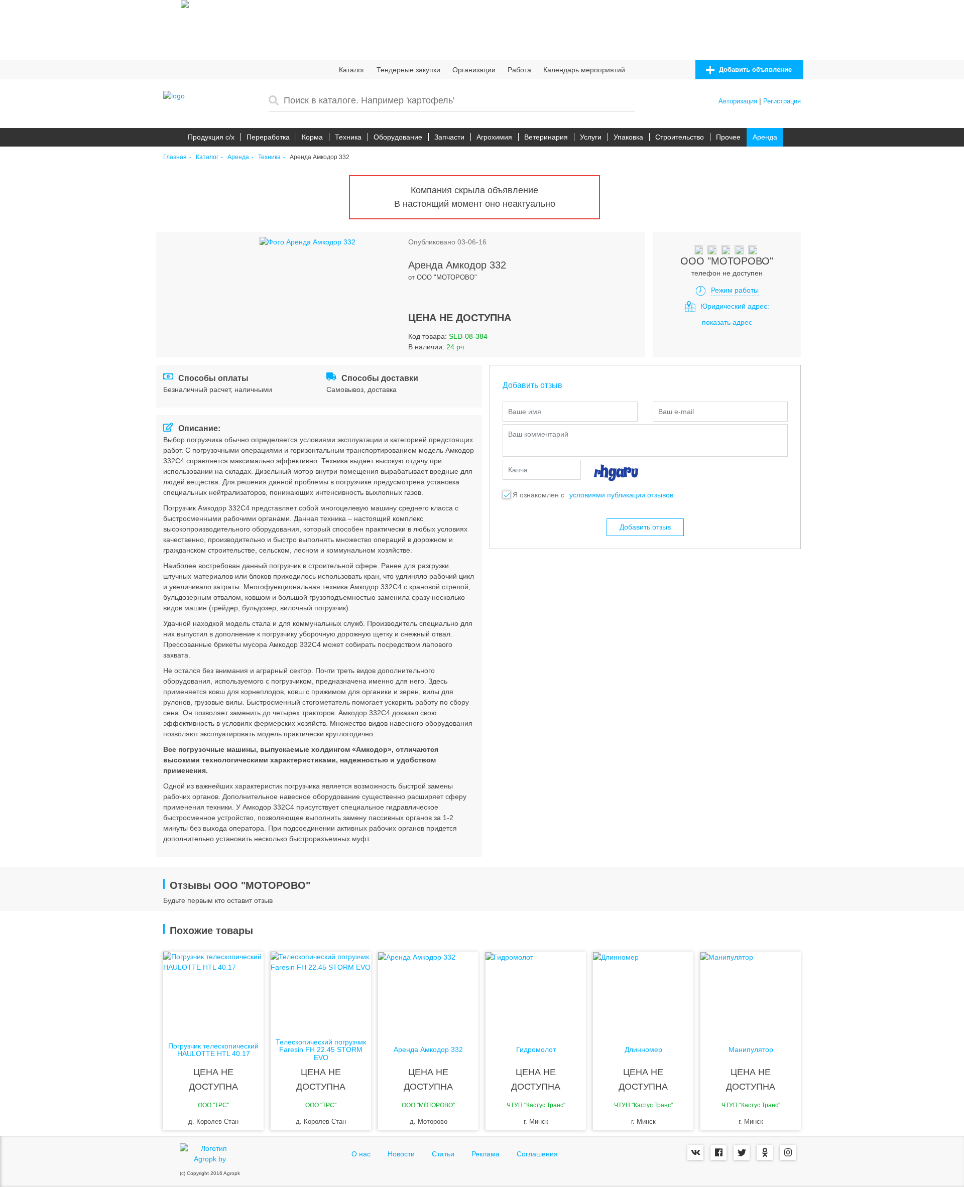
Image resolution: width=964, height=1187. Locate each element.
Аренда (765, 137)
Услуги (590, 137)
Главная (175, 157)
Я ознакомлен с (538, 495)
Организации (474, 70)
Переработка (268, 137)
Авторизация (737, 101)
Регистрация (782, 101)
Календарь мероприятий (584, 70)
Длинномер (643, 1049)
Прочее (728, 137)
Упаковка (628, 137)
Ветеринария (546, 137)
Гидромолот (536, 1049)
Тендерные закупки (408, 70)
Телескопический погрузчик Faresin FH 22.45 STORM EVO (321, 1050)
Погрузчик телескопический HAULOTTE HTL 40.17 (213, 1050)
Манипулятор (751, 1049)
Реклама (485, 1154)
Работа (519, 70)
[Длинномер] (643, 992)
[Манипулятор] (750, 992)
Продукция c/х (211, 137)
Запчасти (449, 137)
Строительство (679, 137)
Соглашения (537, 1154)
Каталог (352, 70)
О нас (361, 1154)
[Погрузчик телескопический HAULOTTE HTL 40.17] (213, 992)
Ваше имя (524, 412)
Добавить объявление (754, 69)
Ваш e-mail (676, 412)
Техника (348, 137)
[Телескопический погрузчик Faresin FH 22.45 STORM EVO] (321, 992)
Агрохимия (494, 137)
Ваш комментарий (538, 434)
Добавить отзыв (645, 527)
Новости (401, 1154)
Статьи (443, 1154)
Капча (518, 470)
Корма (312, 137)
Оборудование (398, 137)
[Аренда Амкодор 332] (428, 992)
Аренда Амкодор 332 (428, 1049)
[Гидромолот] (536, 992)
